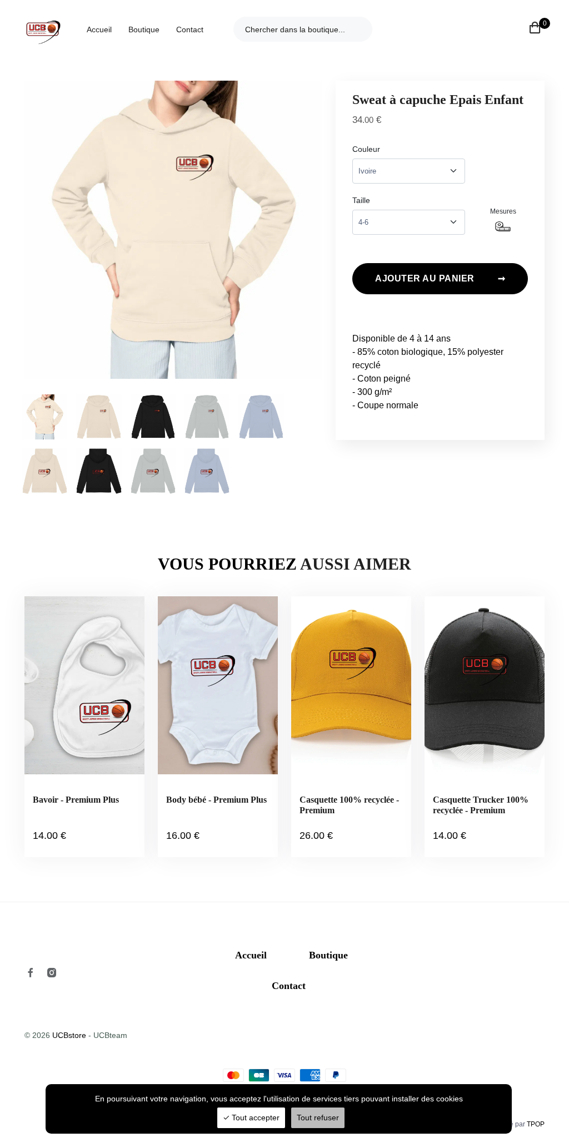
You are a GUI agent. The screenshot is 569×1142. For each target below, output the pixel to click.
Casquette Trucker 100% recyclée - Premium (480, 805)
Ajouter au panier (440, 278)
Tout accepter (254, 1117)
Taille (361, 200)
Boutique (143, 29)
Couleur (366, 149)
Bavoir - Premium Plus (76, 799)
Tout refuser (318, 1117)
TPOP (536, 1124)
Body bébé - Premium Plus (216, 799)
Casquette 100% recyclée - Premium (349, 805)
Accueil (99, 29)
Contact (189, 29)
